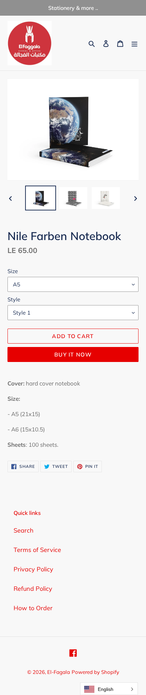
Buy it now (73, 354)
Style (13, 299)
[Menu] (134, 43)
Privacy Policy (33, 569)
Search (24, 530)
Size (12, 271)
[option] (40, 198)
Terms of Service (37, 550)
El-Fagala (58, 672)
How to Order (33, 608)
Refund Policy (33, 589)
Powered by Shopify (95, 672)
